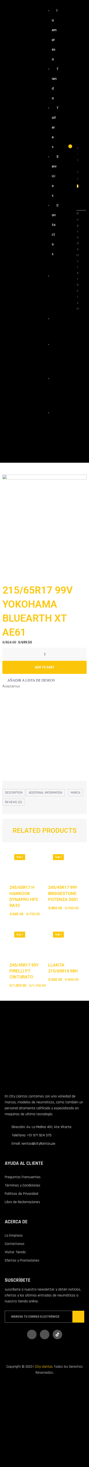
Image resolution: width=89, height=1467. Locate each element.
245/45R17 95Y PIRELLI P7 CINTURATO (24, 970)
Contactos (54, 429)
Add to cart (44, 667)
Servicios (55, 176)
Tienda (54, 327)
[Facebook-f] (32, 1334)
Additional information (45, 793)
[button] (28, 680)
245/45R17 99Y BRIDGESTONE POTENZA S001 (63, 893)
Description (14, 793)
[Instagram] (44, 1334)
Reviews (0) (13, 802)
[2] (44, 526)
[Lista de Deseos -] (67, 149)
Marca (75, 793)
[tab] (13, 792)
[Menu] (48, 265)
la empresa (54, 293)
